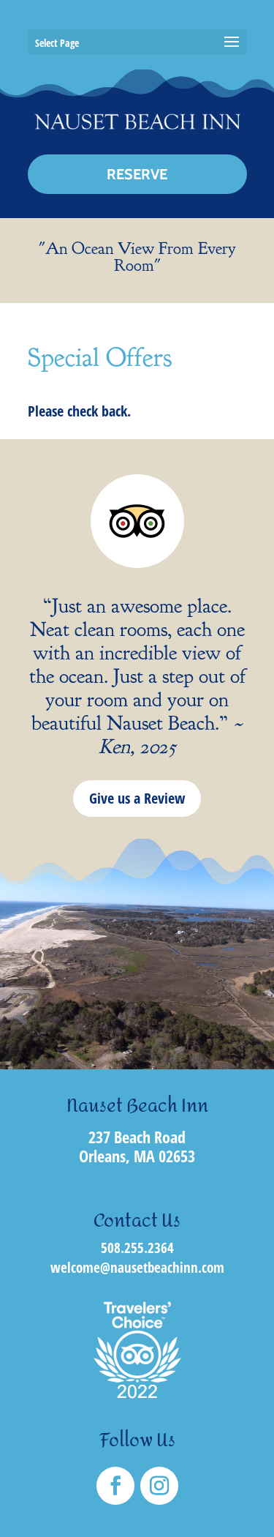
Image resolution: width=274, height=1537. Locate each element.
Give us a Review (137, 798)
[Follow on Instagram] (159, 1486)
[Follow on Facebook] (115, 1486)
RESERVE (137, 174)
